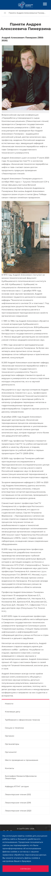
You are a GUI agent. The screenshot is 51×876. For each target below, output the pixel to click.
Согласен (25, 869)
